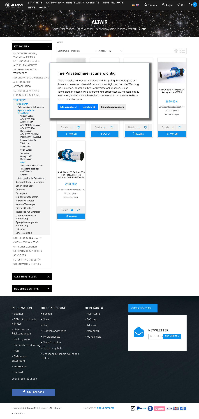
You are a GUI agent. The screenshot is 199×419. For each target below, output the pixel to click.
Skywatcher (25, 147)
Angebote (92, 2)
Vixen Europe (26, 150)
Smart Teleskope (25, 186)
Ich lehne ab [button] (89, 107)
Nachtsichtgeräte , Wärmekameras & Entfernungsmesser (26, 57)
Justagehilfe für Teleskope (30, 182)
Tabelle (176, 50)
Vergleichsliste (51, 337)
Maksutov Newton (25, 201)
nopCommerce (105, 408)
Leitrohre (20, 229)
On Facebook (35, 392)
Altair (22, 162)
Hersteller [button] (74, 2)
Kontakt (44, 7)
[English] (137, 5)
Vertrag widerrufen (141, 308)
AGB (16, 351)
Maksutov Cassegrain (27, 197)
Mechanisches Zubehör (27, 251)
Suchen (47, 314)
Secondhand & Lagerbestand (31, 78)
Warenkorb (93, 331)
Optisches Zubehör (25, 247)
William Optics (26, 116)
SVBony (24, 175)
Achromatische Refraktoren (31, 107)
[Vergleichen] (72, 127)
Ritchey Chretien (24, 208)
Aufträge (91, 319)
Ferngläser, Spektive (26, 95)
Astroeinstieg (22, 86)
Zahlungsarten (22, 339)
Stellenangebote (52, 348)
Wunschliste (93, 337)
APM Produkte (22, 82)
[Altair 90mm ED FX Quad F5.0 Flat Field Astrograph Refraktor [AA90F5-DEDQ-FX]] (71, 155)
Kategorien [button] (54, 2)
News (31, 7)
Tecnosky (24, 153)
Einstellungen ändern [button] (112, 107)
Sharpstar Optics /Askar (31, 166)
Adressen (92, 325)
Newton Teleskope (25, 204)
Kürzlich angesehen (54, 331)
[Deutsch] (133, 5)
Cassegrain (22, 193)
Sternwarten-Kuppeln (27, 264)
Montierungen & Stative (27, 238)
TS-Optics (24, 143)
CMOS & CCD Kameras (26, 242)
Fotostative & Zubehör (27, 260)
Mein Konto (93, 314)
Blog (45, 325)
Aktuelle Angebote (25, 65)
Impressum (20, 366)
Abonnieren (172, 336)
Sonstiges (19, 255)
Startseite (35, 2)
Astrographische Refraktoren (31, 178)
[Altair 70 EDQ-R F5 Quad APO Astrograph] (172, 72)
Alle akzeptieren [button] (68, 107)
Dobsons (20, 189)
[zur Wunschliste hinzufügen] (78, 127)
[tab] (32, 46)
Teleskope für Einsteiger (28, 212)
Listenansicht (181, 50)
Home (55, 29)
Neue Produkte (113, 2)
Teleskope (19, 100)
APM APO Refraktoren (30, 125)
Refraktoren (22, 104)
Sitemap (18, 314)
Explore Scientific (28, 140)
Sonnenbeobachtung (26, 91)
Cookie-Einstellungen (24, 379)
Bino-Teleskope (24, 233)
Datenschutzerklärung (26, 345)
